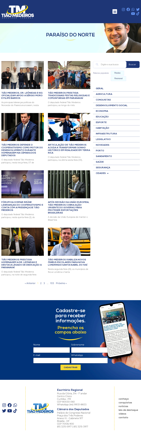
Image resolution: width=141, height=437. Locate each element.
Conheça (124, 399)
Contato (123, 417)
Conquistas (103, 100)
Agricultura (104, 94)
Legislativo (103, 139)
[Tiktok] (138, 13)
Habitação (102, 128)
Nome (36, 345)
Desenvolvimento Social (112, 105)
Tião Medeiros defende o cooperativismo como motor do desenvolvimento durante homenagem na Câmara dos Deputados (22, 150)
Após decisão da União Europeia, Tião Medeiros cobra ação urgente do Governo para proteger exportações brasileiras (68, 207)
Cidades (101, 173)
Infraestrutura (106, 134)
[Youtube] (133, 13)
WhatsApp (77, 355)
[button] (114, 11)
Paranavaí (118, 79)
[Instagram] (123, 9)
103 (52, 283)
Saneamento (104, 156)
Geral (100, 89)
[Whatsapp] (133, 9)
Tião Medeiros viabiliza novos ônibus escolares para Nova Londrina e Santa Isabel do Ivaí (67, 262)
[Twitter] (138, 9)
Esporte (101, 122)
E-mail (36, 355)
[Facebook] (128, 9)
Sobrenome (77, 345)
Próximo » (61, 283)
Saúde (100, 162)
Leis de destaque (128, 410)
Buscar (132, 64)
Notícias (123, 406)
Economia (102, 111)
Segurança (103, 168)
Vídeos (122, 414)
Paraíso (117, 73)
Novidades (102, 145)
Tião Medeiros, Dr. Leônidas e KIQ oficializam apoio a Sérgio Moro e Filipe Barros (22, 95)
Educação (102, 117)
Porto (100, 151)
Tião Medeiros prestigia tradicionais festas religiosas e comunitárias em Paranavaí (69, 95)
